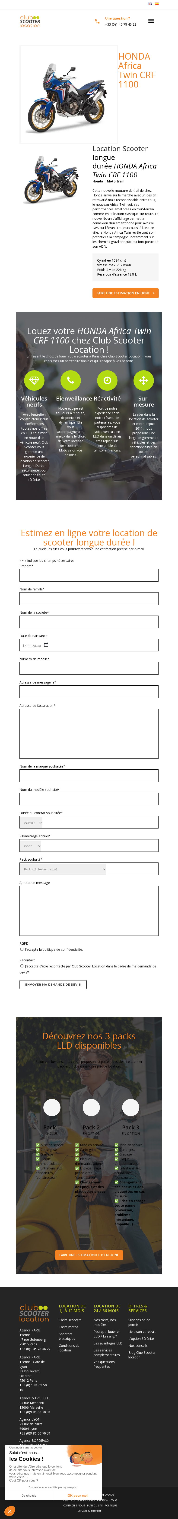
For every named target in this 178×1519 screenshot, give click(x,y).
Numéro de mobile (34, 659)
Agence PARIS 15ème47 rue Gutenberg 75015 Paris (32, 1337)
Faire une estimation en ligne (123, 293)
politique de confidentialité (62, 949)
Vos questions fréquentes (104, 1364)
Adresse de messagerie (37, 682)
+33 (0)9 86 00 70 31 (35, 1412)
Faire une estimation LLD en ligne (89, 1255)
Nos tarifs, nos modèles (105, 1322)
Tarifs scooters (70, 1320)
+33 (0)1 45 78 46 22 (35, 1349)
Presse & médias (107, 1500)
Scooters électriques (67, 1336)
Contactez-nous (74, 1505)
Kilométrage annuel (35, 836)
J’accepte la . (54, 949)
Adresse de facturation (37, 705)
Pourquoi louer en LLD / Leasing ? (107, 1333)
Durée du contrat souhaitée (41, 813)
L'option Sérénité (141, 1338)
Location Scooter (120, 148)
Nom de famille (31, 589)
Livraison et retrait (142, 1331)
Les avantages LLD (108, 1343)
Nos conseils (138, 1345)
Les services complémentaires (107, 1352)
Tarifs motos (68, 1327)
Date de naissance (33, 635)
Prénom (26, 566)
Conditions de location (69, 1347)
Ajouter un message (34, 882)
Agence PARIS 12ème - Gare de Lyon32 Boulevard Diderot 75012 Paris (32, 1369)
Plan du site (95, 1505)
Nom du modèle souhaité (39, 789)
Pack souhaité (30, 859)
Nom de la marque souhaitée (42, 766)
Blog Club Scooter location (142, 1354)
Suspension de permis (139, 1322)
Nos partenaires (84, 1500)
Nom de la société (34, 612)
